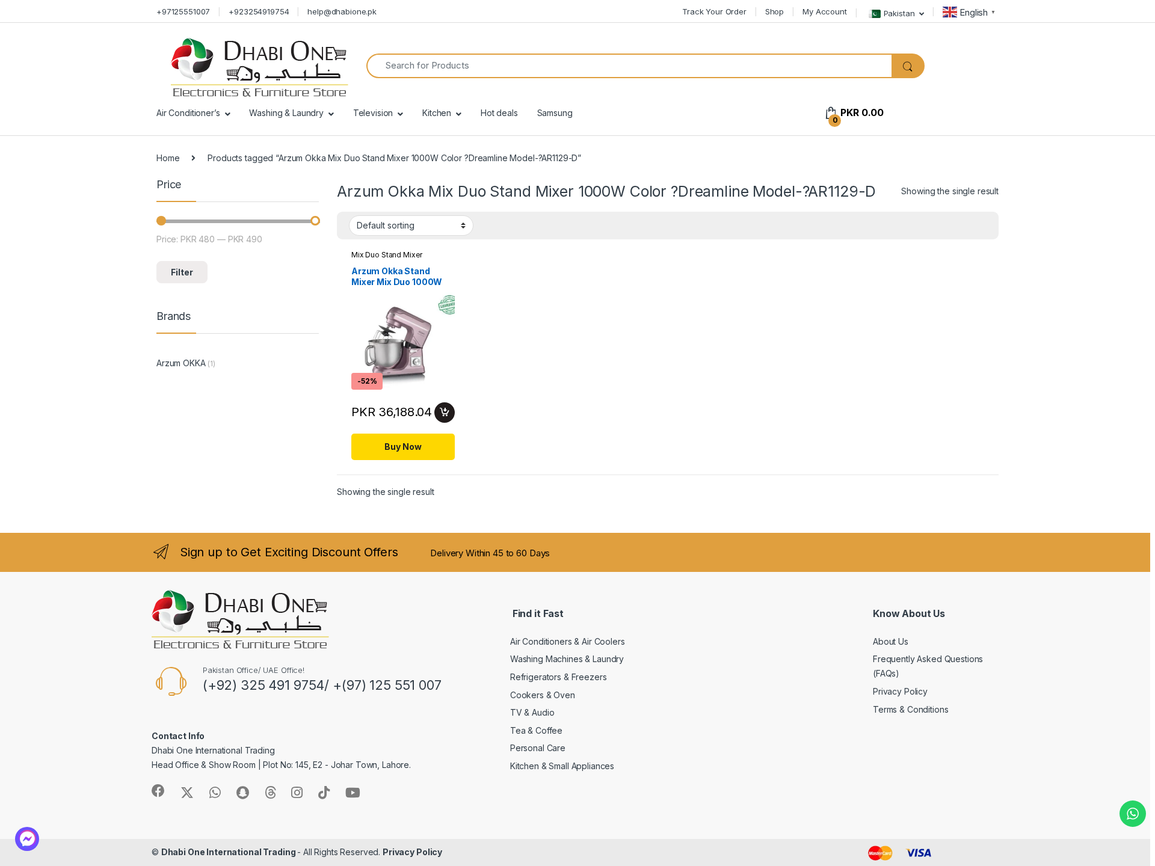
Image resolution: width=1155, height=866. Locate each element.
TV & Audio (532, 712)
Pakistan (899, 12)
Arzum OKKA (181, 363)
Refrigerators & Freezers (558, 677)
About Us (890, 641)
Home (167, 158)
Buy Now (402, 446)
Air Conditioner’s (188, 113)
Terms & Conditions (910, 709)
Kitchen (436, 113)
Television (373, 113)
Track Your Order (714, 11)
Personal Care (537, 748)
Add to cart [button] (444, 412)
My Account (824, 11)
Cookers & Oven (542, 695)
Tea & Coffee (536, 730)
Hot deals (499, 113)
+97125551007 (183, 11)
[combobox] (629, 66)
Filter (182, 272)
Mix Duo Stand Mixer (386, 254)
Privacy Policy (900, 691)
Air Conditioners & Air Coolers (567, 641)
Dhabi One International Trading (229, 852)
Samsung (555, 113)
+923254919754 (259, 11)
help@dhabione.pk (342, 11)
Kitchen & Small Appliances (562, 766)
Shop (774, 11)
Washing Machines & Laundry (567, 659)
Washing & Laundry (286, 113)
